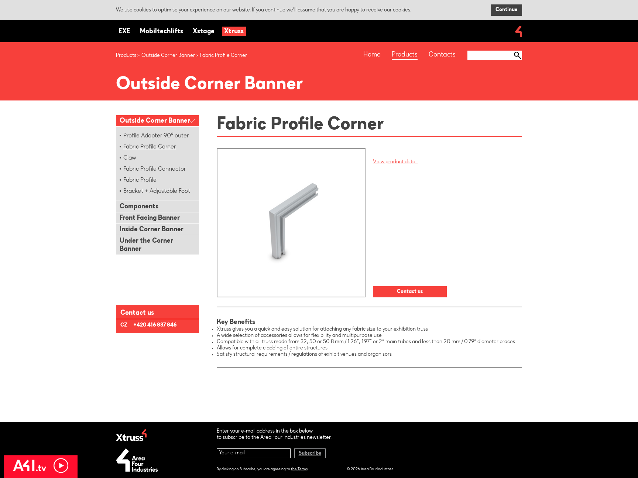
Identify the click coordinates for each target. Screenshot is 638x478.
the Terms (299, 469)
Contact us (410, 291)
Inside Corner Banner (151, 229)
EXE (124, 31)
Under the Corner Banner (146, 245)
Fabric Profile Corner (149, 147)
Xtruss (234, 31)
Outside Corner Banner (168, 55)
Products (126, 55)
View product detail (395, 162)
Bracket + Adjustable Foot (156, 191)
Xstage (204, 31)
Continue (506, 10)
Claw (129, 158)
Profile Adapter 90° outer (156, 136)
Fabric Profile (140, 180)
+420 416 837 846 (154, 325)
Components (139, 207)
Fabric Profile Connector (154, 169)
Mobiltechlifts (161, 31)
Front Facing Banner (150, 218)
